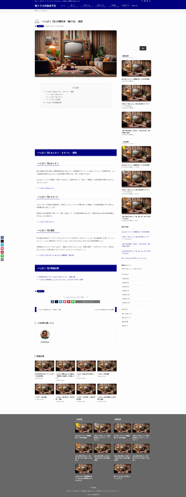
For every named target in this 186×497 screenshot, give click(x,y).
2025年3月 (125, 283)
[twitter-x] (142, 1)
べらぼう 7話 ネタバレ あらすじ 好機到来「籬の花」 (57, 255)
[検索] (150, 1)
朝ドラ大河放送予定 (45, 5)
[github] (145, 1)
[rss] (147, 1)
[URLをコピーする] (2, 259)
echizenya (45, 342)
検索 (143, 48)
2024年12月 (126, 295)
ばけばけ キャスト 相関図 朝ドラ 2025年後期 (135, 232)
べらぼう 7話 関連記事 (53, 102)
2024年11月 (126, 299)
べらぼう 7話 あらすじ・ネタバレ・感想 (60, 91)
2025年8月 (125, 279)
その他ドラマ (128, 314)
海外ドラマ (91, 491)
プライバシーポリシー (111, 491)
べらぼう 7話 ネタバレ (56, 97)
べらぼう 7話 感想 (54, 99)
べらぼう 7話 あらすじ (56, 94)
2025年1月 (125, 291)
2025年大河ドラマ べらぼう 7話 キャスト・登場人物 (57, 277)
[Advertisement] (75, 127)
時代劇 (126, 322)
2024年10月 (126, 303)
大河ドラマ (40, 26)
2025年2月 (125, 287)
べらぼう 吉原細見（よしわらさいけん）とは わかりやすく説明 (61, 279)
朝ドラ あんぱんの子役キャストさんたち (134, 258)
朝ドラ (126, 326)
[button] (52, 301)
